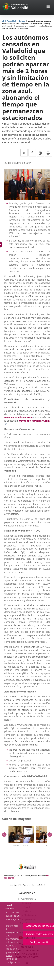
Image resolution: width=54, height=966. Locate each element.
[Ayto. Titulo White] (20, 6)
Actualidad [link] (11, 21)
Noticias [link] (21, 21)
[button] (48, 6)
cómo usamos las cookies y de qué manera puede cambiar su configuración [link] (12, 952)
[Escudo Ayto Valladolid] (21, 867)
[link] (1, 244)
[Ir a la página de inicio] (6, 6)
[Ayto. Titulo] (30, 867)
